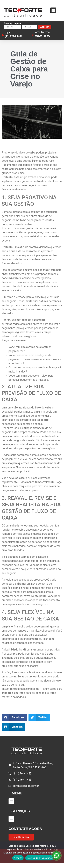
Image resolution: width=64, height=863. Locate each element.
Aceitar (18, 858)
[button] (53, 10)
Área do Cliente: (13, 24)
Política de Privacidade (39, 858)
